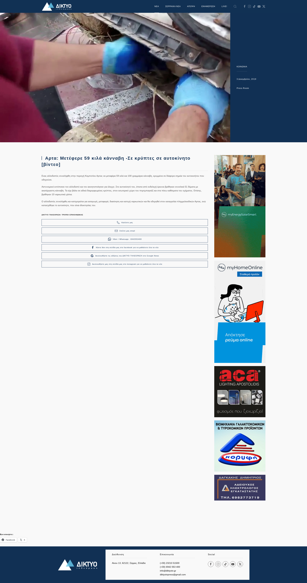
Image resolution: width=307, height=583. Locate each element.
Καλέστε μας (127, 222)
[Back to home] (58, 6)
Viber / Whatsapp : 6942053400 (127, 239)
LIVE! (224, 6)
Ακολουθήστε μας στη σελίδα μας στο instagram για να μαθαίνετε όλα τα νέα (127, 264)
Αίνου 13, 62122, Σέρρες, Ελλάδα (129, 563)
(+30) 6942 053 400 (170, 567)
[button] (235, 6)
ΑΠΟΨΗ (191, 6)
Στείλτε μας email (127, 231)
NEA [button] (156, 6)
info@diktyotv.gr (168, 570)
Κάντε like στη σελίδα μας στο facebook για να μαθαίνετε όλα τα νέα (127, 247)
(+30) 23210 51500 (169, 563)
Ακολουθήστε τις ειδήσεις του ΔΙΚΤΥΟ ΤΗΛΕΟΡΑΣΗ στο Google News (127, 256)
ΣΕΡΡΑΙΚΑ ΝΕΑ (173, 6)
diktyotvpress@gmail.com (173, 574)
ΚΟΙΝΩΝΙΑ (242, 67)
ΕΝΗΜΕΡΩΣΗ (208, 6)
